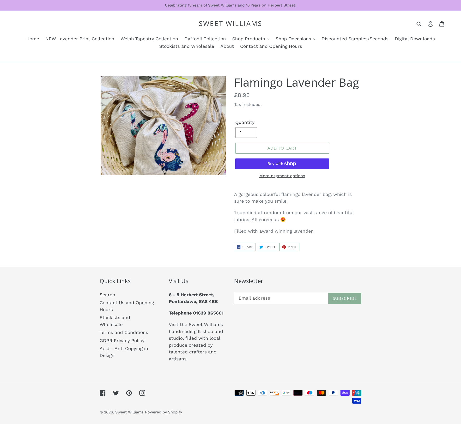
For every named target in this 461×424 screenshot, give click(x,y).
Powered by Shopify (163, 412)
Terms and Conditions (124, 332)
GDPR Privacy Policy (122, 340)
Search (107, 294)
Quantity (245, 122)
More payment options (282, 175)
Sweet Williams (230, 23)
